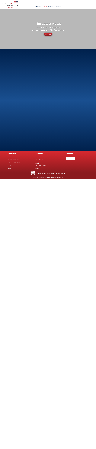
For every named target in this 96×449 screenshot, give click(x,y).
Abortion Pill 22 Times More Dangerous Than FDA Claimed (26, 118)
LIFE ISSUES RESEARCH (13, 159)
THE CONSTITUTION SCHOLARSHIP (16, 156)
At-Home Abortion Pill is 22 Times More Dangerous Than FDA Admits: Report (31, 103)
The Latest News (48, 24)
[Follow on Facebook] (67, 158)
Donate (58, 6)
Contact (50, 6)
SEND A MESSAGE (38, 156)
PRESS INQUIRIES (38, 159)
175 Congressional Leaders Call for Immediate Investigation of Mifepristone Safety (32, 73)
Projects (38, 6)
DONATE (10, 168)
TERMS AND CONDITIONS (40, 165)
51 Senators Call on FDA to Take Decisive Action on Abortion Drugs (28, 88)
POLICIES (36, 168)
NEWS (9, 165)
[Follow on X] (70, 158)
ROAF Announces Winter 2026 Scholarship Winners (24, 58)
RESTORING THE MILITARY (14, 162)
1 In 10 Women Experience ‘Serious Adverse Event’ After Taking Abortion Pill (30, 133)
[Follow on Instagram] (73, 158)
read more (14, 61)
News (45, 6)
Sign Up (48, 34)
